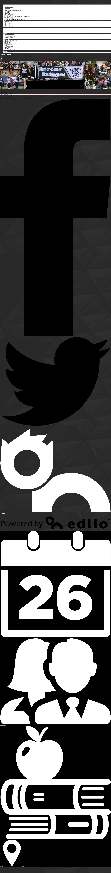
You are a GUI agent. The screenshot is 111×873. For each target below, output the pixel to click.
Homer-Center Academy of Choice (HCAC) (13, 32)
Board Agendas (8, 22)
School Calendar (8, 28)
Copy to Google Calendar (5, 93)
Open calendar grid (13, 96)
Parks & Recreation (8, 48)
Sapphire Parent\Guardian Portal (11, 40)
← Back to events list (5, 96)
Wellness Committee (9, 15)
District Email (7, 8)
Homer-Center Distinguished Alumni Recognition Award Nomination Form (19, 16)
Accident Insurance (8, 42)
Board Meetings (8, 23)
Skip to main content (4, 0)
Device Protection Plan (9, 46)
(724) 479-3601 (21, 98)
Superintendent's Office (9, 26)
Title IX (6, 38)
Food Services (7, 35)
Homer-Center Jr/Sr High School (6, 94)
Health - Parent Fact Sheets (10, 49)
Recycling (7, 12)
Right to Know (8, 13)
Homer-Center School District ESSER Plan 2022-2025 (15, 19)
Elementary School (8, 29)
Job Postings (7, 11)
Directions (7, 9)
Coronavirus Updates (9, 18)
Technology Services (9, 37)
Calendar (22, 866)
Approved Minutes (8, 21)
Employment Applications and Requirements (13, 10)
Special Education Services (10, 36)
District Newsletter (8, 44)
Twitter (1, 58)
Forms (6, 45)
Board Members (8, 24)
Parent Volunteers (8, 47)
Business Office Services (9, 34)
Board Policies (7, 25)
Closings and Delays (9, 6)
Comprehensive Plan (9, 7)
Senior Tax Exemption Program (11, 14)
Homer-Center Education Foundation (12, 52)
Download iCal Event (15, 93)
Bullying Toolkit (8, 43)
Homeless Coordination (9, 17)
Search (1, 60)
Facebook (1, 57)
